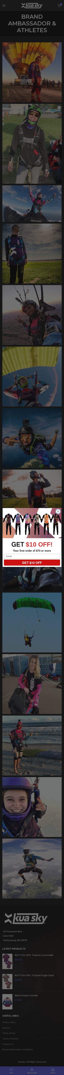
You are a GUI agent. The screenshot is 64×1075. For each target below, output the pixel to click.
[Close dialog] (58, 511)
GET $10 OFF (32, 562)
